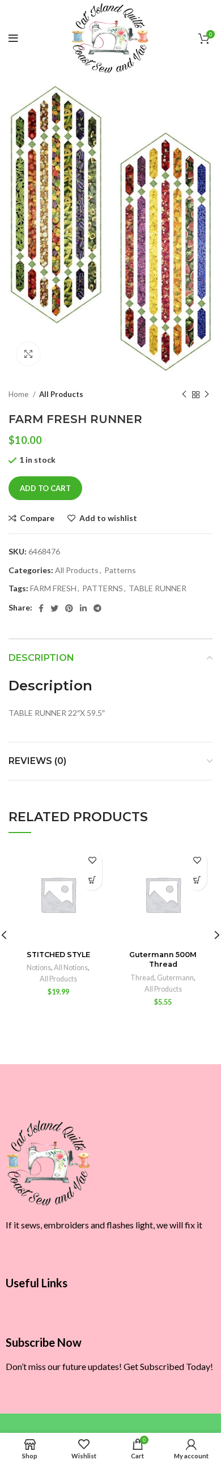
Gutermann (175, 978)
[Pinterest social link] (69, 608)
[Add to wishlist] (92, 860)
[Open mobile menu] (13, 38)
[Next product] (206, 394)
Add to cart (45, 488)
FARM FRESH (53, 588)
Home (19, 394)
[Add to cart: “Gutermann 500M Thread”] (197, 880)
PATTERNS (102, 588)
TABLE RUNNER (157, 588)
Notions (39, 967)
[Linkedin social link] (83, 608)
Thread (142, 978)
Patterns (120, 570)
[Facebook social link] (41, 608)
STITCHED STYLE (58, 954)
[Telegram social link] (97, 608)
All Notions (71, 967)
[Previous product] (184, 394)
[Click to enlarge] (28, 354)
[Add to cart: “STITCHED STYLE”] (92, 880)
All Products (61, 394)
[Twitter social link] (54, 608)
